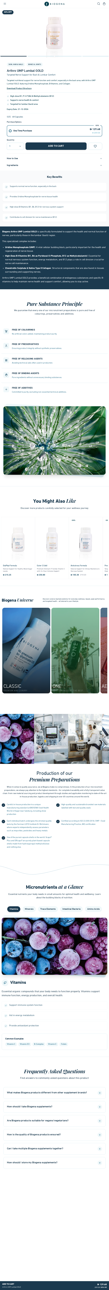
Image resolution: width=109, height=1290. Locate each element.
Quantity (10, 140)
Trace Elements (48, 909)
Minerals (29, 909)
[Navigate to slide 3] (68, 56)
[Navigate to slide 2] (41, 56)
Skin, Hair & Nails (16, 64)
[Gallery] (54, 33)
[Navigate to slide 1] (13, 56)
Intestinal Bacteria (71, 909)
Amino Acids (93, 909)
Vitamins (14, 909)
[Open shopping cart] (104, 4)
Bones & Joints (34, 64)
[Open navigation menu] (4, 4)
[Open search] (98, 4)
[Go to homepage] (54, 4)
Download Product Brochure (19, 88)
